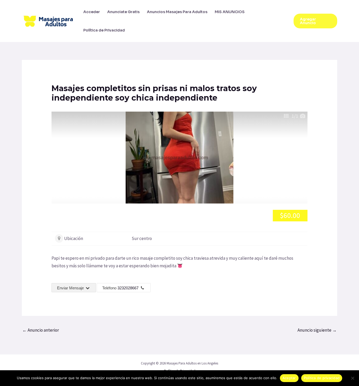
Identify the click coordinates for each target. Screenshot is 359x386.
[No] (352, 378)
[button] (315, 21)
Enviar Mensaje (71, 288)
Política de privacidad (322, 378)
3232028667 (128, 288)
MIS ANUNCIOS (230, 11)
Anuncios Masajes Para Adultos (177, 11)
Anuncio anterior (40, 330)
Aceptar (289, 378)
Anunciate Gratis (123, 11)
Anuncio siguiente (317, 330)
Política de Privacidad (104, 30)
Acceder (91, 11)
